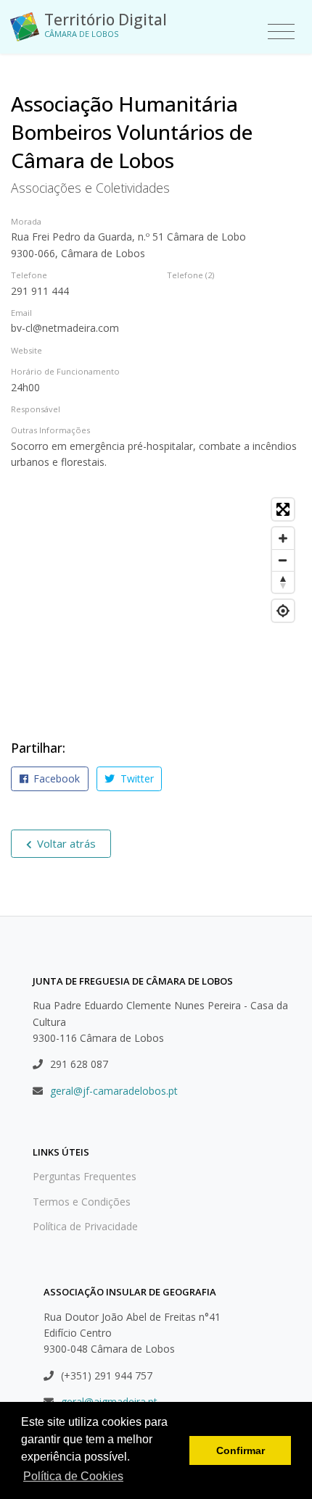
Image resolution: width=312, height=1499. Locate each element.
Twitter (136, 778)
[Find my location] (283, 611)
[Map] (156, 600)
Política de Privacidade (85, 1226)
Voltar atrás (65, 843)
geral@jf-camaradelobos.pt (114, 1091)
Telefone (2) (190, 275)
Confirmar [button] (240, 1450)
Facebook (55, 778)
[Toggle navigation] (281, 31)
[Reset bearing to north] (283, 582)
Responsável (35, 409)
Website (26, 350)
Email (21, 312)
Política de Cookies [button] (73, 1476)
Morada (26, 221)
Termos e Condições (82, 1201)
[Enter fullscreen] (283, 509)
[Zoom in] (283, 538)
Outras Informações (50, 430)
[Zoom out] (283, 560)
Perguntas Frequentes (84, 1176)
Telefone (29, 275)
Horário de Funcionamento (65, 371)
